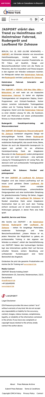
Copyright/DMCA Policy (11, 393)
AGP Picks (5, 3)
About (12, 384)
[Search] (31, 19)
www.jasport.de (30, 264)
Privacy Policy (29, 393)
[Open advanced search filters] (36, 19)
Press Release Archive (26, 384)
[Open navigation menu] (4, 19)
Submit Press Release (13, 389)
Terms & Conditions (32, 389)
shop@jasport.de (8, 280)
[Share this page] (41, 19)
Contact (40, 393)
